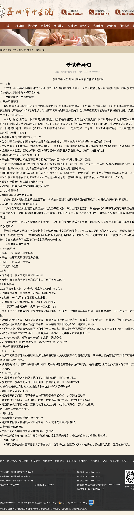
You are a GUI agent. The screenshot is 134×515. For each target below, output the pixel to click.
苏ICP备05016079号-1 (48, 502)
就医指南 (32, 25)
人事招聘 (72, 25)
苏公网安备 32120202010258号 (74, 502)
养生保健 (114, 460)
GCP (105, 460)
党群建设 (98, 25)
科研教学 (124, 25)
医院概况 (19, 25)
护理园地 (111, 25)
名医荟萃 (59, 25)
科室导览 (46, 25)
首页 (6, 25)
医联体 (125, 460)
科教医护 (95, 460)
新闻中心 (85, 25)
